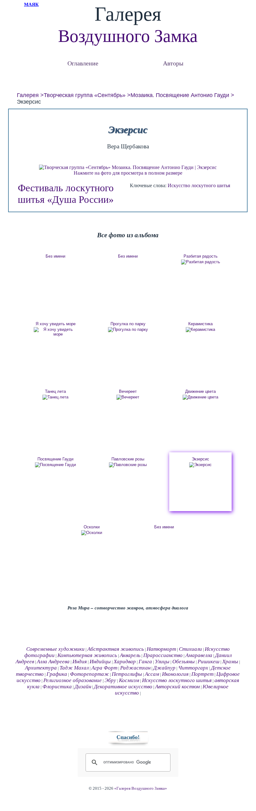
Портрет (202, 674)
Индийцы (100, 662)
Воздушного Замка (128, 36)
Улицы (162, 662)
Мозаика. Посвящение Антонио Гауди (179, 95)
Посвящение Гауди (55, 459)
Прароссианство (163, 655)
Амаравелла (198, 655)
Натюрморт (161, 649)
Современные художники (55, 649)
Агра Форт (104, 668)
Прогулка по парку (128, 323)
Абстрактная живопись (115, 649)
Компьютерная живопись (87, 655)
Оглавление (82, 63)
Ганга (145, 662)
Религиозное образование (72, 680)
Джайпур (164, 668)
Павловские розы (127, 459)
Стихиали (190, 649)
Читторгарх (193, 668)
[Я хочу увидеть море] (55, 331)
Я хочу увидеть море (56, 323)
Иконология (175, 674)
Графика (57, 674)
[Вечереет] (128, 397)
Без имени (55, 256)
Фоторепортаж (89, 674)
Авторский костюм (177, 687)
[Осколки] (92, 532)
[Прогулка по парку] (128, 329)
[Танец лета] (55, 397)
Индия (79, 662)
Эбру (110, 680)
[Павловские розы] (128, 464)
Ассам (152, 674)
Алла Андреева (53, 662)
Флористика (57, 687)
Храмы (230, 662)
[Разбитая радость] (200, 261)
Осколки (92, 527)
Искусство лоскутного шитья (199, 185)
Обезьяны (183, 662)
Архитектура (41, 668)
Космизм (129, 680)
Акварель (130, 655)
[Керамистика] (200, 329)
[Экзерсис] (200, 464)
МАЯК (31, 4)
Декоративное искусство (123, 687)
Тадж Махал (74, 668)
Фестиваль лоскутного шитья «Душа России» (66, 193)
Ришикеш (208, 662)
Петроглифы (127, 674)
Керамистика (200, 323)
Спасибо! (128, 737)
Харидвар (125, 662)
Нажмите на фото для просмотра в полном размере (128, 173)
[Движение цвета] (200, 397)
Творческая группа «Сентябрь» (85, 95)
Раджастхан (135, 668)
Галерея (28, 95)
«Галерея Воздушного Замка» (140, 788)
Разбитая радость (201, 256)
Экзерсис (200, 459)
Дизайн (83, 687)
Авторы (173, 63)
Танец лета (55, 391)
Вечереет (128, 391)
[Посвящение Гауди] (55, 464)
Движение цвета (200, 391)
